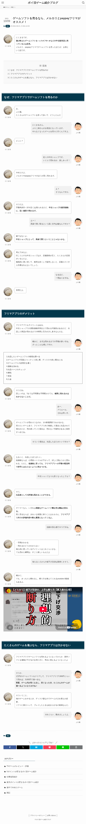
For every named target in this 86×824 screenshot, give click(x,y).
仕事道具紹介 (12, 777)
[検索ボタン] (83, 2)
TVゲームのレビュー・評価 (18, 766)
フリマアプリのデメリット (21, 74)
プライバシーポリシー (37, 815)
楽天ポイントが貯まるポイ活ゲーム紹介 (23, 782)
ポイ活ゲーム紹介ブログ (43, 2)
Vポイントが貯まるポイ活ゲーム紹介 (22, 771)
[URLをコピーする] (76, 747)
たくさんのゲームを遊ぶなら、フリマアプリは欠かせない (34, 78)
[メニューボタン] (2, 2)
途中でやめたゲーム (15, 787)
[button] (9, 747)
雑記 (7, 26)
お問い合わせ (51, 815)
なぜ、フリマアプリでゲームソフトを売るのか (29, 70)
